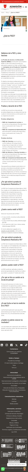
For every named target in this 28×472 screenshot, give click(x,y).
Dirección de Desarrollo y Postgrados (14, 388)
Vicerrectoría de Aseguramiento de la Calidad (14, 378)
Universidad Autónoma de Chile (16, 468)
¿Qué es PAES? (15, 12)
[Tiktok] (26, 345)
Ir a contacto (14, 353)
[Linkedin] (2, 345)
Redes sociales (14, 403)
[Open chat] (25, 469)
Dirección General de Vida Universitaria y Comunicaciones (14, 390)
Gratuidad (14, 420)
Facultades (14, 385)
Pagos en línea (14, 425)
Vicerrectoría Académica (14, 375)
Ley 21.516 (14, 432)
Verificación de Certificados (14, 427)
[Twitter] (16, 345)
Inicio (2, 12)
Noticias (14, 399)
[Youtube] (21, 345)
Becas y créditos (14, 422)
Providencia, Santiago (14, 360)
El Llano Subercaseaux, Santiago (14, 363)
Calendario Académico (14, 411)
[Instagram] (7, 345)
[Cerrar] (25, 1)
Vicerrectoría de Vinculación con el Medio (14, 383)
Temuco (14, 367)
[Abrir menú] (26, 7)
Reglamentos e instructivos (14, 418)
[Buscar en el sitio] (23, 7)
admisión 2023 (5, 76)
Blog (7, 12)
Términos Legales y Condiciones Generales (14, 429)
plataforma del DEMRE (7, 231)
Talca (14, 365)
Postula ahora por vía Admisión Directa (13, 1)
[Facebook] (11, 345)
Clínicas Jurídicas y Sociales (14, 416)
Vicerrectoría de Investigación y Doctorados (14, 381)
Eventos (14, 401)
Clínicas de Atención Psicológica (14, 413)
